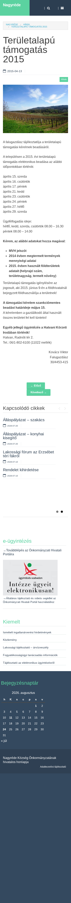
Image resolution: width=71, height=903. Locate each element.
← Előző (36, 385)
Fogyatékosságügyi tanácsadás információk (30, 655)
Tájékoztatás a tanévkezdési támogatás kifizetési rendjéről (28, 499)
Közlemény (10, 639)
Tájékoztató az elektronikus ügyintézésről (28, 662)
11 (10, 717)
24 (4, 729)
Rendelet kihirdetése (21, 470)
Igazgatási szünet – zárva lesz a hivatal (25, 481)
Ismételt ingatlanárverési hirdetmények (27, 632)
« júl (4, 740)
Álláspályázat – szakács (24, 420)
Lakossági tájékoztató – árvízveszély (26, 647)
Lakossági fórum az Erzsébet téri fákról (28, 454)
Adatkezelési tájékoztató (53, 766)
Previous (59, 407)
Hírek (26, 24)
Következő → (39, 392)
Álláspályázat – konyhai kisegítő (23, 436)
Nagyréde (12, 5)
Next (65, 407)
